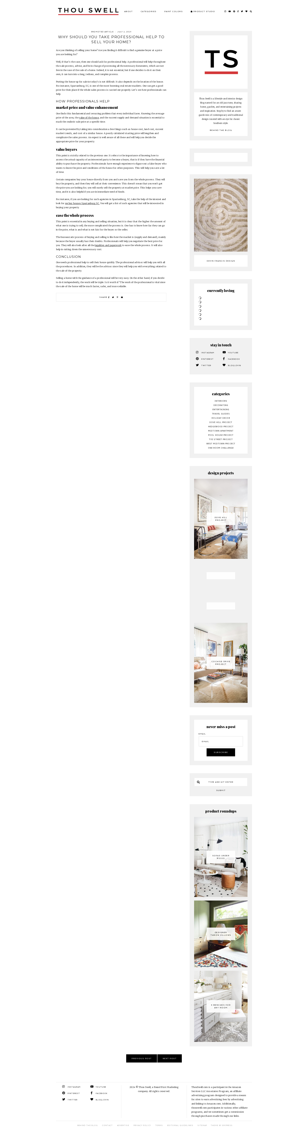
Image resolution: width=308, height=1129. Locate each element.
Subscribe (221, 752)
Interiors (221, 401)
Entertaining (220, 409)
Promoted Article (102, 32)
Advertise (123, 1125)
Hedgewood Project (220, 426)
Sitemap (202, 1125)
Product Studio (203, 11)
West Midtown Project (220, 443)
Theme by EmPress (222, 1125)
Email (202, 734)
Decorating (221, 405)
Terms (159, 1125)
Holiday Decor (221, 418)
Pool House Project (220, 435)
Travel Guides (221, 413)
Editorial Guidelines (180, 1125)
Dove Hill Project (220, 422)
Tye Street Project (221, 439)
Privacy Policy (142, 1125)
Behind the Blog (221, 130)
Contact (107, 1125)
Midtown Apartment (220, 431)
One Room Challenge (221, 448)
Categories (148, 11)
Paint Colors (173, 11)
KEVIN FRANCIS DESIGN (221, 261)
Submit (221, 790)
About (128, 11)
